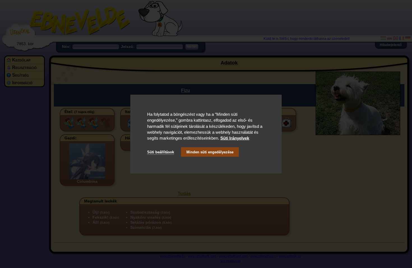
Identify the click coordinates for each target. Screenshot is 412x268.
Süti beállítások (160, 152)
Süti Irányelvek (234, 138)
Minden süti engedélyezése (209, 152)
